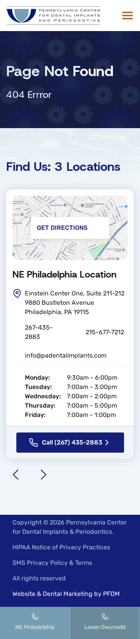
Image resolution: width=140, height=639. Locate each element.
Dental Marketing (68, 593)
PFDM (111, 593)
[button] (126, 15)
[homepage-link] (53, 15)
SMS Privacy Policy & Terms (52, 562)
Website (23, 593)
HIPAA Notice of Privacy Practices (61, 547)
